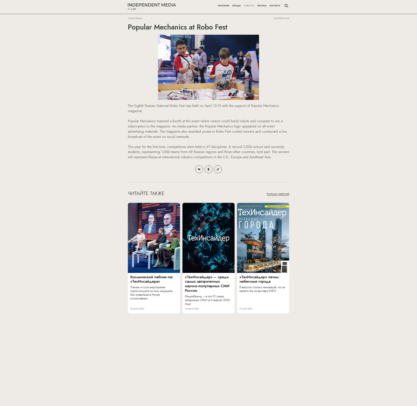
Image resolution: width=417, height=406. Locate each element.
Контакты (275, 5)
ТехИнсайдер (135, 18)
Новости (249, 5)
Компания (223, 5)
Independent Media (152, 5)
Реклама (261, 5)
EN (134, 9)
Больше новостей (278, 194)
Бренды (236, 5)
